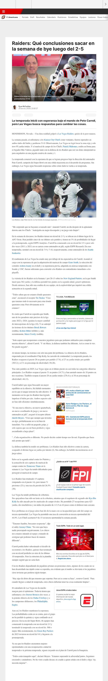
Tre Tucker (40, 297)
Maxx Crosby (30, 334)
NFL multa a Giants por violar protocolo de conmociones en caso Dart (78, 392)
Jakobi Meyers (18, 417)
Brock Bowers (40, 327)
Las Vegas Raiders (66, 133)
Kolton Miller (25, 330)
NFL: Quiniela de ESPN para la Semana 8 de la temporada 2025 (79, 418)
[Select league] (8, 4)
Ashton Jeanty (25, 265)
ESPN (13, 11)
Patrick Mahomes (70, 146)
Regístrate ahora (64, 558)
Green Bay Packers (45, 630)
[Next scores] (105, 4)
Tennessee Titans (34, 466)
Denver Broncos (33, 594)
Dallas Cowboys (40, 597)
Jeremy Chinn (25, 527)
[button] (99, 11)
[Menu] (3, 11)
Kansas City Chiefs (52, 139)
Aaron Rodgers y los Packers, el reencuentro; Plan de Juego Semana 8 (78, 406)
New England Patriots (72, 278)
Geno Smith (73, 262)
